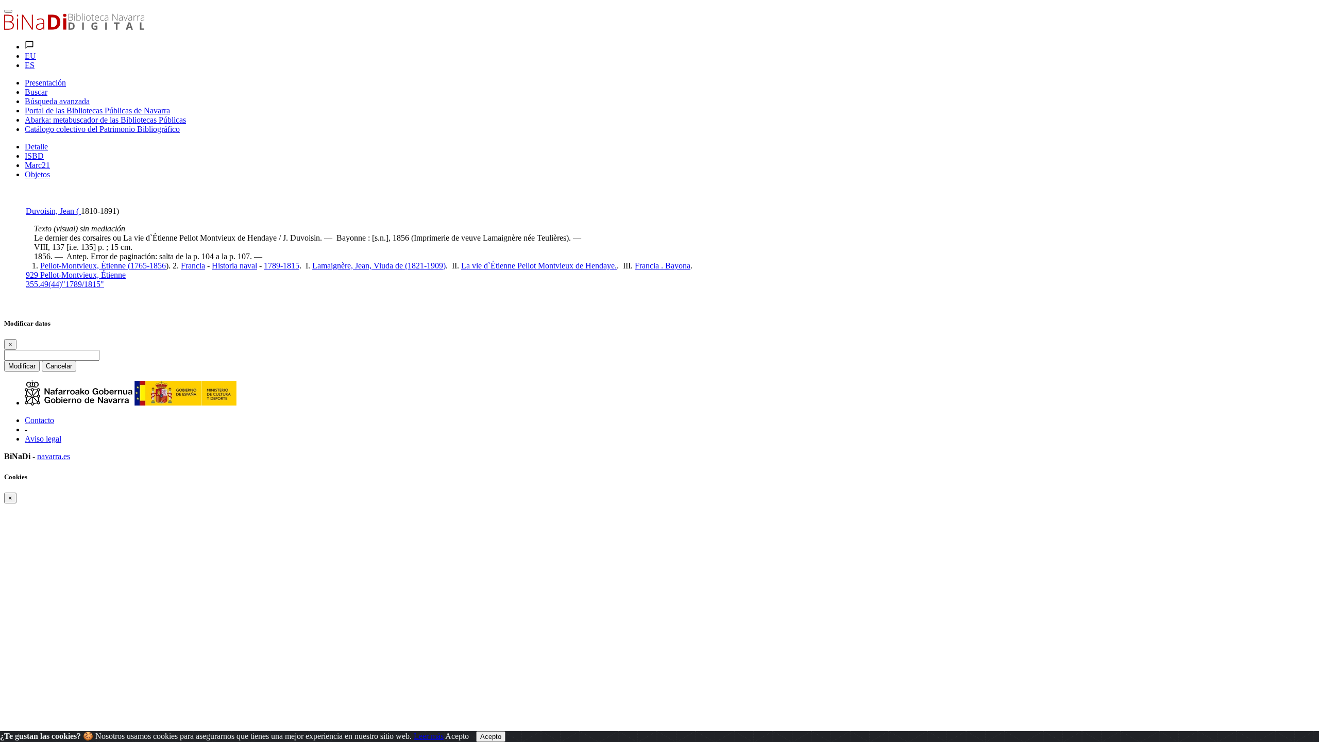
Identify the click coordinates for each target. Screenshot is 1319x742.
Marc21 (37, 165)
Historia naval (234, 265)
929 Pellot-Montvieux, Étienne (76, 275)
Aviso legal (43, 438)
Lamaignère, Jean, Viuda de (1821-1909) (379, 265)
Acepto (457, 736)
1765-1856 (148, 265)
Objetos (37, 174)
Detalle (36, 146)
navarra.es (53, 456)
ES (30, 65)
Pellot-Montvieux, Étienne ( (85, 265)
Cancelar (59, 366)
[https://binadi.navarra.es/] (74, 27)
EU (30, 56)
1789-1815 (281, 265)
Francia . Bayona (662, 265)
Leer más (429, 736)
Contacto (39, 420)
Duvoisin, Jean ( (53, 211)
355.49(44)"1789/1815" (65, 284)
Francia (193, 265)
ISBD (34, 155)
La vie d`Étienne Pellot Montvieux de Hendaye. (539, 265)
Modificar (22, 366)
